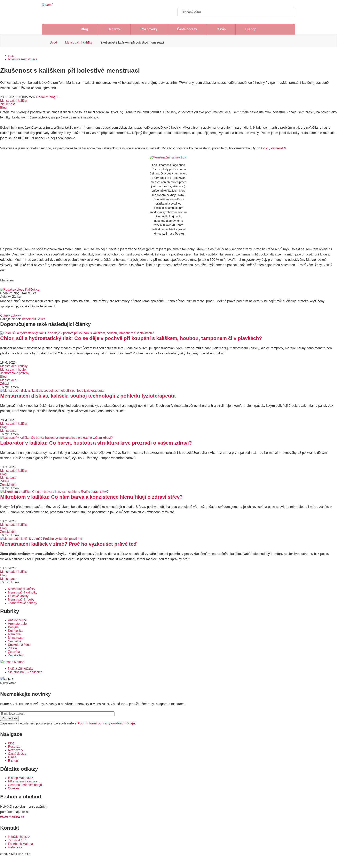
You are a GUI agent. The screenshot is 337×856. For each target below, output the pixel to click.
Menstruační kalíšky (78, 42)
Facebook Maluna (20, 843)
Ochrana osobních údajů (25, 785)
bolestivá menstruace (22, 59)
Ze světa (14, 651)
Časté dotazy (187, 29)
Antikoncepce (17, 620)
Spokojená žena (19, 644)
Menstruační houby (13, 369)
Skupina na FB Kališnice (25, 672)
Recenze (114, 29)
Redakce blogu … (48, 97)
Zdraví (4, 383)
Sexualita (14, 641)
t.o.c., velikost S (273, 148)
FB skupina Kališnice (22, 781)
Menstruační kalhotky (22, 592)
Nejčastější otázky (20, 668)
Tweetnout (28, 319)
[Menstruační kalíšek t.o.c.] (168, 157)
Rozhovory (148, 29)
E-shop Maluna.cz (20, 777)
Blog (84, 29)
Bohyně (13, 627)
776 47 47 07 (17, 840)
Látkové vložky (18, 596)
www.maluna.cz (12, 817)
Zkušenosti (7, 104)
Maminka (14, 634)
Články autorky (10, 315)
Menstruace (8, 380)
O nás (221, 29)
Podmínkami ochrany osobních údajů (106, 723)
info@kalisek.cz (19, 836)
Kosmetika (15, 630)
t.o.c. (11, 55)
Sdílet (41, 319)
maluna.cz (15, 847)
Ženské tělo (8, 484)
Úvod (53, 42)
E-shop (250, 29)
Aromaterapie (17, 623)
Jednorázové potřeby (14, 373)
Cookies (14, 788)
